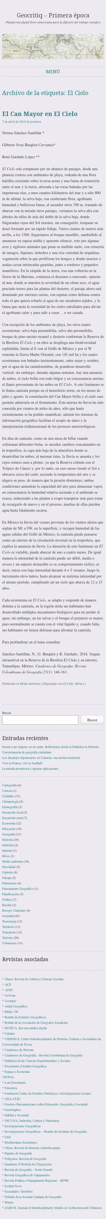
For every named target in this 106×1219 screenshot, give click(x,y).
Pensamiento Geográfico (18, 888)
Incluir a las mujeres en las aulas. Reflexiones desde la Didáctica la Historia (50, 746)
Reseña (6, 905)
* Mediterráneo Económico (19, 1142)
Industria (8, 845)
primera (35, 121)
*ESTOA (8, 1077)
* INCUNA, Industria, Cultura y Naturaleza (30, 1120)
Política (7, 899)
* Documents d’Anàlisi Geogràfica (24, 1066)
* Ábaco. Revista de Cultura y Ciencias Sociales (33, 979)
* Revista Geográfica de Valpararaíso (26, 1175)
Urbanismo (9, 943)
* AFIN (7, 990)
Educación (8, 828)
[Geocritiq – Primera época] (53, 46)
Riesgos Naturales (14, 910)
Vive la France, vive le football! (22, 763)
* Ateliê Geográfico (14, 1006)
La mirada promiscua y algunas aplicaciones (30, 768)
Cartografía (9, 785)
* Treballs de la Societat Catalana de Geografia (31, 1196)
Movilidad (8, 866)
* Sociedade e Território (17, 1191)
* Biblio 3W (10, 1011)
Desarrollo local (12, 812)
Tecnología (9, 921)
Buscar (6, 712)
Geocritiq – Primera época (53, 15)
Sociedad (8, 916)
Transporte (9, 932)
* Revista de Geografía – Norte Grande (27, 1169)
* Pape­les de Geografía (17, 1153)
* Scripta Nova (11, 1186)
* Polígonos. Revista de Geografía (24, 1158)
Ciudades (8, 796)
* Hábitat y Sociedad (15, 1115)
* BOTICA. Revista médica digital (24, 1028)
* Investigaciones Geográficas (21, 1126)
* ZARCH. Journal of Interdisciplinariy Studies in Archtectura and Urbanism (52, 1207)
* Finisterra (9, 1088)
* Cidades (8, 1033)
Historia (7, 839)
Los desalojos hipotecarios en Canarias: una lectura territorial (41, 757)
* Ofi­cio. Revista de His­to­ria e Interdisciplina (31, 1147)
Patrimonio (9, 883)
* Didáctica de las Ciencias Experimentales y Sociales (36, 1060)
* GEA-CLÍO (11, 1098)
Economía (8, 823)
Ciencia (7, 790)
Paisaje (6, 877)
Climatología (10, 801)
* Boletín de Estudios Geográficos (24, 1017)
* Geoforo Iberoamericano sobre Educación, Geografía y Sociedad (45, 1104)
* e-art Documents (14, 1082)
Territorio (8, 926)
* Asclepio (9, 1000)
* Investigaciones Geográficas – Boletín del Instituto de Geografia (44, 1131)
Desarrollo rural (12, 817)
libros (6, 856)
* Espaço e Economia (16, 1071)
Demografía (9, 807)
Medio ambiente (30, 683)
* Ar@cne (8, 995)
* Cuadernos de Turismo (18, 1049)
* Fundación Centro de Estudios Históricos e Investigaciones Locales (46, 1093)
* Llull (6, 1137)
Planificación (10, 894)
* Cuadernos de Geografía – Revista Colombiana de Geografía (42, 1055)
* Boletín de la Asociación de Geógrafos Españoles (35, 1022)
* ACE (6, 984)
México (79, 683)
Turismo (7, 937)
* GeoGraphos (11, 1109)
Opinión (7, 872)
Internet (7, 850)
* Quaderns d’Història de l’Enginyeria (26, 1164)
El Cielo (68, 683)
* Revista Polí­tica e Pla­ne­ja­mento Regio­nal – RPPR (35, 1180)
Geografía (8, 834)
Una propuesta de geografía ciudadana (26, 752)
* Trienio (8, 1202)
